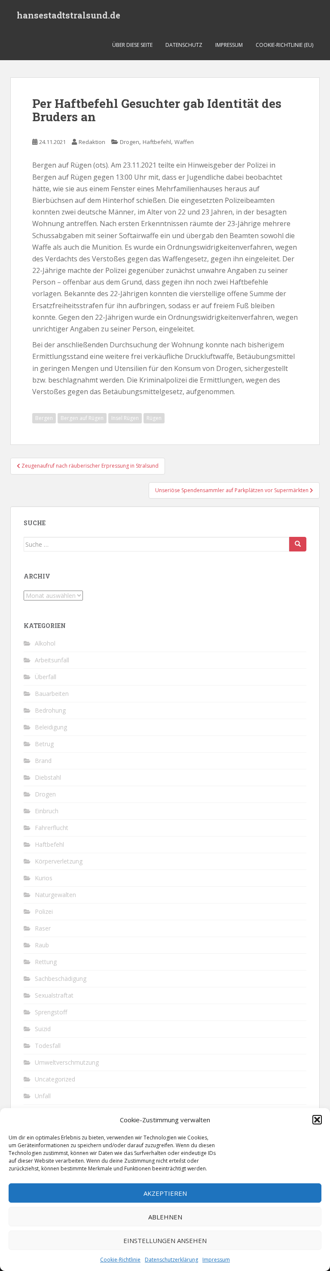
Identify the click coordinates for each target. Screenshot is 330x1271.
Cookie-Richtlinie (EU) (284, 45)
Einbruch (46, 811)
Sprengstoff (51, 1012)
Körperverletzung (58, 861)
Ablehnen (165, 1217)
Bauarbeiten (52, 693)
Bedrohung (50, 710)
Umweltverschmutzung (67, 1062)
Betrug (44, 744)
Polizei (44, 911)
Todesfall (48, 1045)
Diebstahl (48, 777)
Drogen (129, 142)
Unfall (43, 1096)
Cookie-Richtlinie (120, 1259)
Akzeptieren (165, 1193)
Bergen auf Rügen (82, 418)
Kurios (43, 878)
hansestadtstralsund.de (68, 15)
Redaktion (92, 142)
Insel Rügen (125, 418)
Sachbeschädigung (60, 978)
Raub (42, 945)
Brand (43, 760)
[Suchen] (297, 544)
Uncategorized (55, 1079)
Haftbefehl (157, 142)
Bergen (44, 418)
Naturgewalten (55, 895)
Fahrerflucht (51, 828)
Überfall (45, 677)
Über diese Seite (132, 45)
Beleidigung (51, 727)
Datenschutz (183, 45)
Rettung (46, 962)
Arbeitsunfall (52, 660)
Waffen (184, 142)
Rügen (154, 418)
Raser (43, 928)
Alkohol (45, 643)
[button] (317, 1119)
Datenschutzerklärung (171, 1259)
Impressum (216, 1259)
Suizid (43, 1029)
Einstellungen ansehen (165, 1240)
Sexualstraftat (54, 995)
